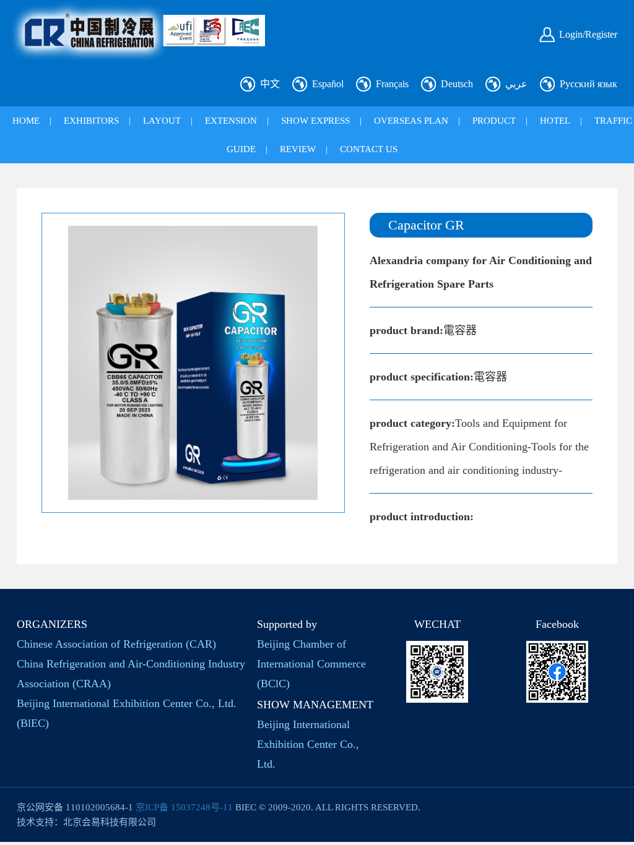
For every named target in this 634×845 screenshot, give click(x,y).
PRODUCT (494, 121)
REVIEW (298, 149)
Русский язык (588, 84)
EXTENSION (231, 121)
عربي (516, 84)
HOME (26, 121)
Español (328, 84)
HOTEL (555, 121)
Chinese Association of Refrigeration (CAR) (116, 644)
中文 (270, 84)
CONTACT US (368, 149)
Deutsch (457, 84)
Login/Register (588, 34)
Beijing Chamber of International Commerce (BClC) (311, 664)
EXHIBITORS (91, 121)
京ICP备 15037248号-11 (184, 807)
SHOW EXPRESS (315, 121)
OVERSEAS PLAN (411, 121)
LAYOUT (162, 121)
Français (392, 84)
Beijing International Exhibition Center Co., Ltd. (308, 744)
